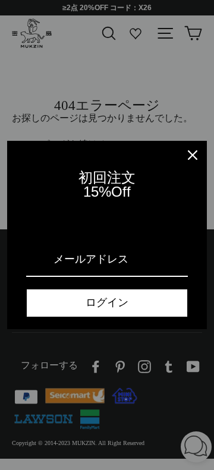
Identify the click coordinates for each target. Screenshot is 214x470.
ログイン (107, 302)
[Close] (192, 155)
